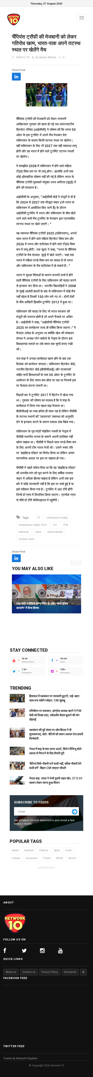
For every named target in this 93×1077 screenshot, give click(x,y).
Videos (16, 858)
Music (72, 858)
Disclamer (70, 972)
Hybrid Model (55, 532)
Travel (46, 858)
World (59, 858)
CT (38, 517)
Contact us (28, 972)
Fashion (29, 850)
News (15, 850)
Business (31, 858)
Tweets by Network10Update (20, 1058)
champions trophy (57, 517)
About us (11, 972)
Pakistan (24, 532)
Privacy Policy (50, 972)
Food (68, 850)
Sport (57, 850)
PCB (65, 524)
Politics (43, 850)
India (38, 532)
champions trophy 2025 (33, 524)
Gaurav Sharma (47, 57)
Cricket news (26, 539)
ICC (55, 524)
